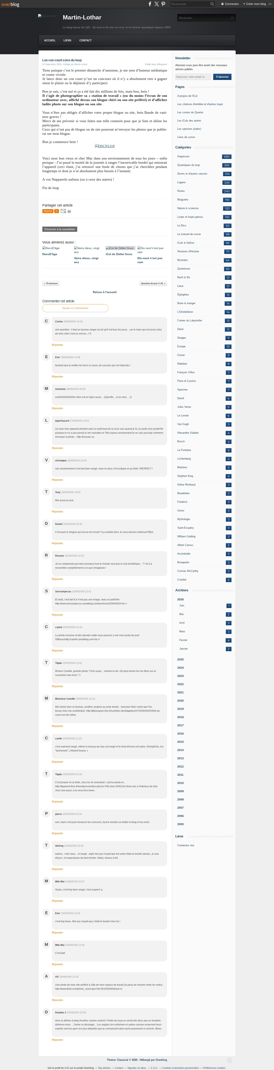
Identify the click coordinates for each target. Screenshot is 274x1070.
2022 (180, 684)
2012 (180, 766)
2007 (180, 807)
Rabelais (182, 363)
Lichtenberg (184, 458)
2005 (180, 824)
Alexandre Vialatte (188, 432)
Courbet (181, 579)
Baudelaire (183, 493)
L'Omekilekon (185, 311)
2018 (180, 717)
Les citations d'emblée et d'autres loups (200, 104)
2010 (180, 783)
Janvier (183, 648)
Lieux (180, 285)
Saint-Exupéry (185, 527)
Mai (181, 614)
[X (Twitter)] (156, 4)
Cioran (181, 355)
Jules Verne (184, 406)
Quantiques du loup (188, 165)
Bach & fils (183, 277)
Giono (180, 510)
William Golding (186, 536)
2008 (180, 799)
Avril (182, 622)
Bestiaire (182, 260)
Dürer (180, 329)
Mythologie (183, 519)
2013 (180, 758)
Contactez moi (185, 845)
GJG (66, 1068)
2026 (180, 599)
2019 (180, 708)
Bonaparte (183, 562)
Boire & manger (186, 303)
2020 (180, 700)
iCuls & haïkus (185, 242)
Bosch (181, 441)
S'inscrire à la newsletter (59, 229)
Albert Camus (185, 545)
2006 (180, 816)
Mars (182, 631)
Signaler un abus (137, 1068)
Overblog (161, 1059)
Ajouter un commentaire (75, 308)
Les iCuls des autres (189, 120)
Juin (181, 605)
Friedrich (182, 501)
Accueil (50, 40)
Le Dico (181, 225)
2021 (180, 692)
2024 (180, 667)
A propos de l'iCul (187, 95)
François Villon (186, 372)
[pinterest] (163, 4)
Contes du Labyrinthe (189, 320)
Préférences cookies (214, 1068)
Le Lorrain (183, 415)
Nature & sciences (188, 208)
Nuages (181, 337)
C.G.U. (154, 1068)
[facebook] (149, 4)
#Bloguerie (162, 64)
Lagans (181, 182)
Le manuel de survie (189, 234)
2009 (180, 791)
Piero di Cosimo (186, 380)
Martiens (182, 467)
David (180, 398)
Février (183, 640)
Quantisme (183, 268)
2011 (180, 774)
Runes (181, 190)
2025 (180, 659)
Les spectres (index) (189, 128)
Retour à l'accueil (105, 292)
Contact (85, 40)
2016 (180, 733)
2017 (180, 725)
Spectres (182, 389)
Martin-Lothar (82, 17)
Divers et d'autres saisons (192, 173)
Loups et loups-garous (190, 216)
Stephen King (185, 475)
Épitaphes (183, 294)
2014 (180, 750)
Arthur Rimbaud (186, 484)
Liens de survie (186, 137)
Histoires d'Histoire (188, 251)
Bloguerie (182, 199)
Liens (67, 40)
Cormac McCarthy (187, 570)
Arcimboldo (183, 553)
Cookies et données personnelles (180, 1068)
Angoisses (183, 156)
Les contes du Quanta (190, 112)
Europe (181, 346)
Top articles (104, 1068)
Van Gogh (183, 424)
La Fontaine (184, 450)
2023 (180, 676)
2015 (180, 741)
